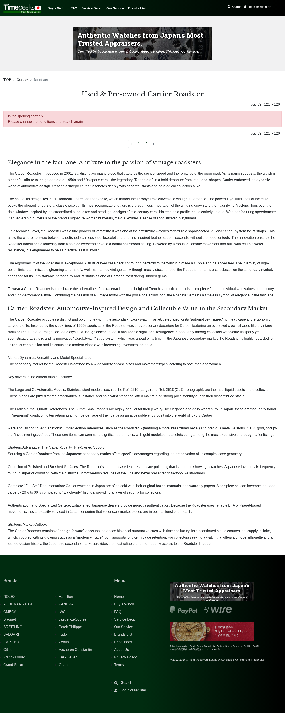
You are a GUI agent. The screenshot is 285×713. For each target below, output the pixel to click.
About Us (121, 650)
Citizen (8, 650)
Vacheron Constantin (75, 650)
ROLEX (9, 597)
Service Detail (91, 8)
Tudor (63, 634)
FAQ (74, 8)
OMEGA (9, 612)
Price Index (123, 642)
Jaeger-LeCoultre (72, 619)
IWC (62, 612)
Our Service (115, 8)
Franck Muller (14, 657)
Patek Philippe (70, 627)
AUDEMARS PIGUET (20, 604)
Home (119, 597)
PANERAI (67, 604)
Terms (119, 665)
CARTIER (11, 642)
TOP (7, 80)
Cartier (22, 80)
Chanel (64, 665)
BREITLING (12, 627)
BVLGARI (11, 634)
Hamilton (66, 597)
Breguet (9, 619)
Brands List (137, 8)
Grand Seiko (13, 665)
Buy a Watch (57, 8)
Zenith (64, 642)
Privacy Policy (125, 657)
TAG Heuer (68, 657)
